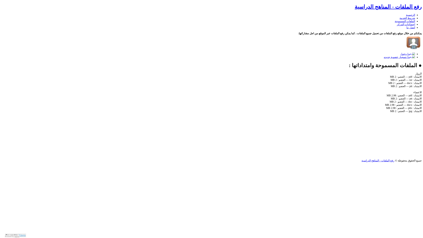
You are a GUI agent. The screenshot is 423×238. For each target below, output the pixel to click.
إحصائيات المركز (406, 24)
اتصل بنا (410, 27)
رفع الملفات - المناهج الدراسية (388, 7)
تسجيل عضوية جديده (395, 57)
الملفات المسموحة (405, 21)
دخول (403, 54)
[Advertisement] (322, 136)
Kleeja (22, 235)
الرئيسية (410, 15)
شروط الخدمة (407, 18)
